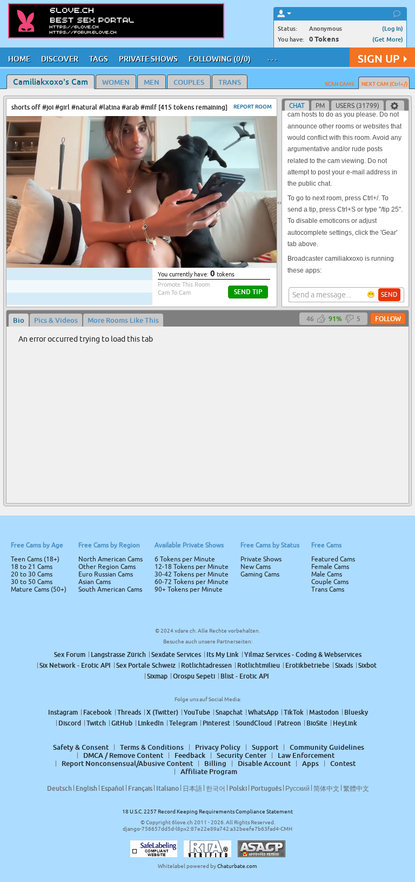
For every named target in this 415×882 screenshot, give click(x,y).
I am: (135, 445)
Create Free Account (207, 516)
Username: (126, 404)
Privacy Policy (230, 483)
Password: (127, 426)
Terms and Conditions (241, 469)
